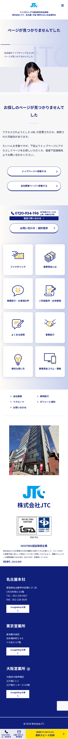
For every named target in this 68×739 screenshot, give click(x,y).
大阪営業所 (15, 668)
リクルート (18, 401)
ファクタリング (18, 266)
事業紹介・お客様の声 (18, 300)
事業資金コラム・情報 (50, 368)
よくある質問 (18, 334)
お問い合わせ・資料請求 (34, 228)
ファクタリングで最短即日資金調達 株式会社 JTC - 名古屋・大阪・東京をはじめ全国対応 (34, 13)
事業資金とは (50, 266)
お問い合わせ (19, 407)
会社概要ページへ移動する (34, 185)
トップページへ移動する (34, 171)
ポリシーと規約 (48, 401)
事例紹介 (44, 396)
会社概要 (17, 396)
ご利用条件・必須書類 (50, 300)
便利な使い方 (18, 368)
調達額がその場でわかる (45, 734)
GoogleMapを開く (17, 609)
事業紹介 (50, 334)
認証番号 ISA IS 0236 (12, 561)
